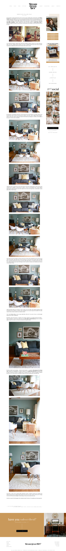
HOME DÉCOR (53, 72)
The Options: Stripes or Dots (14, 506)
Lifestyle (53, 77)
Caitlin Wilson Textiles (38, 22)
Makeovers (9, 546)
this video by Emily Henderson (30, 318)
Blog (8, 542)
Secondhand (53, 83)
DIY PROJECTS (53, 66)
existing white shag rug (32, 371)
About (8, 543)
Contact (9, 544)
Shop (8, 545)
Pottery (8, 541)
